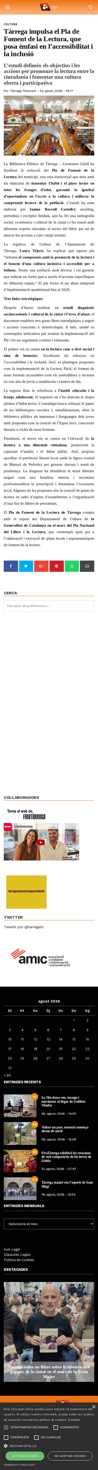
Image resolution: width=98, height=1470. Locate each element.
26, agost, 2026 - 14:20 (58, 1113)
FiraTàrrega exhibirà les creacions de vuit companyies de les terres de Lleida (66, 1157)
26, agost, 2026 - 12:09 (58, 1139)
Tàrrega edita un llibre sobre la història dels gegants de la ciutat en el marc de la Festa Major (49, 1371)
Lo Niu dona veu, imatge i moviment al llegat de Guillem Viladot (63, 1101)
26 (35, 1058)
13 (48, 1039)
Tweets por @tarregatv (23, 927)
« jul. (8, 1075)
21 (60, 1049)
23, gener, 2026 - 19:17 (56, 91)
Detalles (74, 1420)
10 (10, 1039)
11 (22, 1039)
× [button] (93, 1407)
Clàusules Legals (17, 1255)
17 (10, 1049)
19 (35, 1049)
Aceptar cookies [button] (25, 1456)
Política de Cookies (19, 1260)
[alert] (49, 1436)
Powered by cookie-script (19, 1465)
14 (60, 1039)
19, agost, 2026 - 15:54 (58, 1194)
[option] (49, 1332)
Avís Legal (12, 1249)
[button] (49, 1445)
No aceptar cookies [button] (70, 1456)
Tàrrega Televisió (23, 91)
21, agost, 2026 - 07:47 (58, 1169)
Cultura (10, 24)
